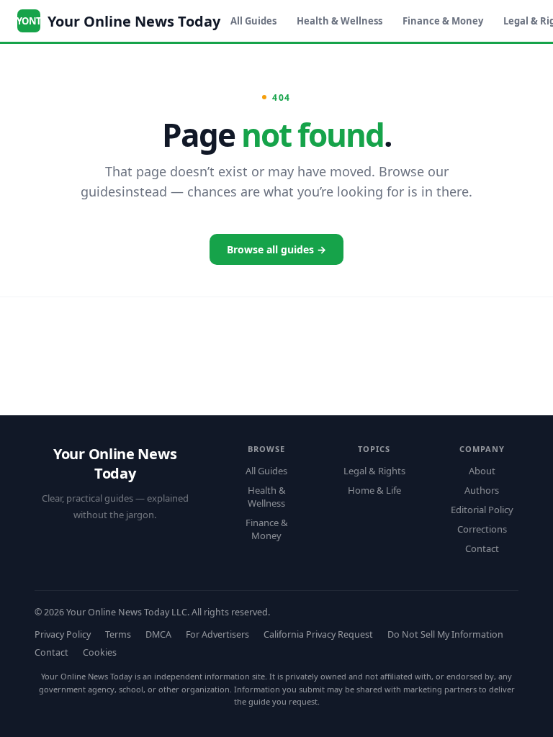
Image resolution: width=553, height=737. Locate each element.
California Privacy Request (318, 634)
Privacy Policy (63, 634)
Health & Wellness (339, 20)
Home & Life (374, 490)
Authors (481, 490)
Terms (118, 634)
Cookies (100, 652)
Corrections (482, 529)
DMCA (158, 634)
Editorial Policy (482, 509)
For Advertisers (217, 634)
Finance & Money (443, 20)
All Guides (253, 20)
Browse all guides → (276, 249)
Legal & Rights (374, 470)
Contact (482, 548)
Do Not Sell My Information (445, 634)
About (482, 470)
